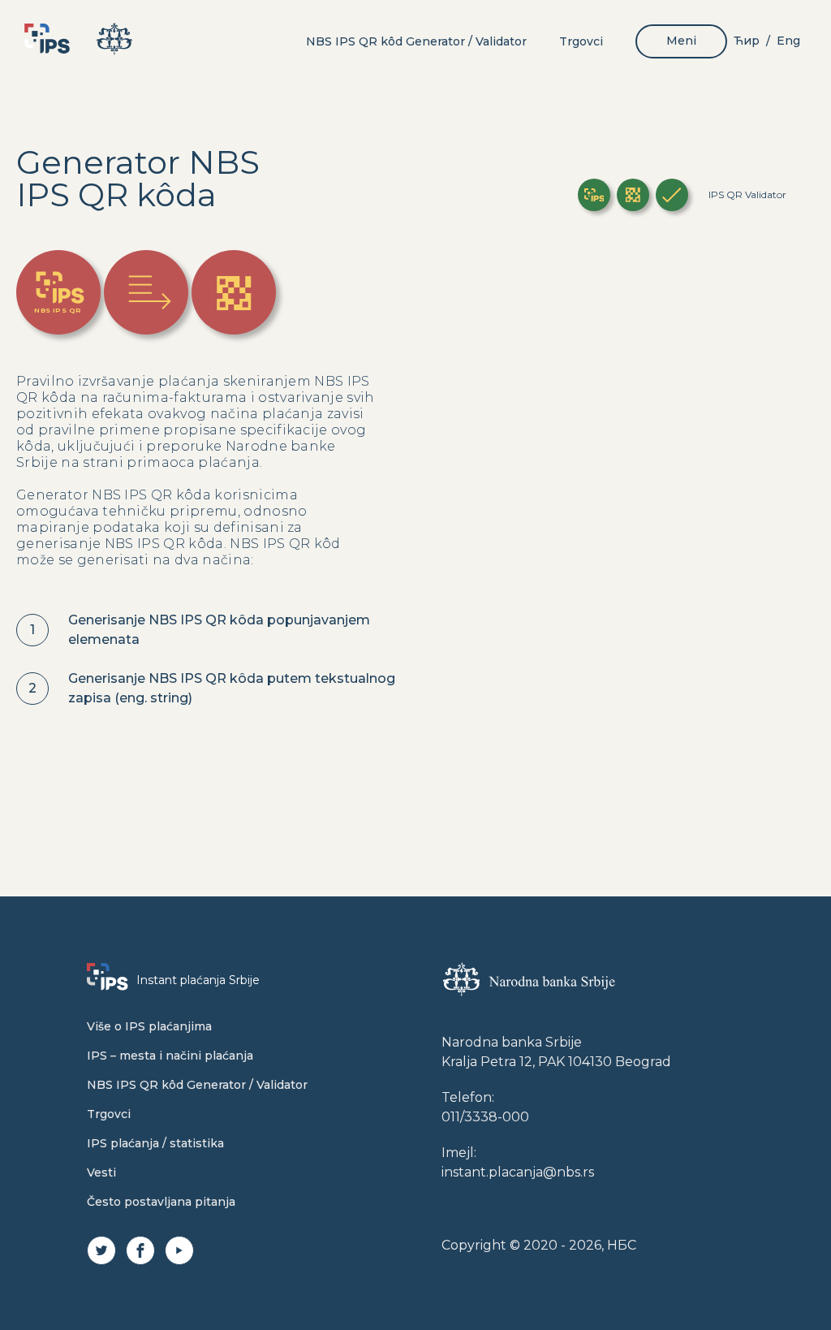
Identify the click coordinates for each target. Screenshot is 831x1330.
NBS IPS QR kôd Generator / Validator (416, 41)
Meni (681, 40)
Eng (788, 40)
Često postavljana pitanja (161, 1201)
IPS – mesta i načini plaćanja (170, 1055)
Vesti (101, 1172)
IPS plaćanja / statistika (155, 1143)
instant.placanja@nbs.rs (517, 1172)
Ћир (747, 40)
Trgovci (581, 41)
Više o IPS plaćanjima (149, 1026)
